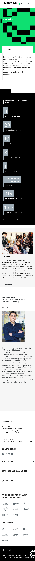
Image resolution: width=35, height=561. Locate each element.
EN (21, 4)
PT (24, 4)
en (4, 49)
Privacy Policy (7, 550)
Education (9, 49)
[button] (9, 308)
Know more (8, 284)
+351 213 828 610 (8, 439)
